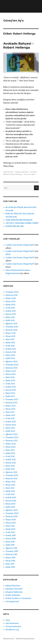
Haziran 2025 (11, 330)
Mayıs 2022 (10, 444)
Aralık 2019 (10, 535)
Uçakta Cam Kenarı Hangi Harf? (19, 245)
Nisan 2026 (10, 301)
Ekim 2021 (10, 466)
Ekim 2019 (10, 542)
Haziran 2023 (11, 402)
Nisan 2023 (10, 409)
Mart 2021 (9, 488)
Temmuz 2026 (11, 292)
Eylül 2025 (10, 320)
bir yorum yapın (29, 174)
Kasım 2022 (10, 425)
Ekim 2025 (10, 317)
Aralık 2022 (10, 421)
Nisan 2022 (10, 447)
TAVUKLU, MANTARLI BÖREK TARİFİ (21, 223)
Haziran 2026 (11, 295)
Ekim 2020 (10, 504)
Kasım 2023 (10, 390)
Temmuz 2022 (11, 437)
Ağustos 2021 (11, 472)
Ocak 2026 (10, 308)
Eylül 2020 (10, 507)
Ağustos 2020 (11, 510)
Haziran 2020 (11, 516)
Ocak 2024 (10, 383)
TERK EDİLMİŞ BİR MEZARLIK (18, 220)
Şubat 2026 (10, 304)
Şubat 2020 (10, 529)
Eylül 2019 (9, 545)
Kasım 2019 (10, 538)
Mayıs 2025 (10, 333)
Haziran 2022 (11, 440)
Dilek (7, 254)
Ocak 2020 (10, 532)
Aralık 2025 (10, 311)
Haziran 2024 (11, 368)
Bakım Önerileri (12, 586)
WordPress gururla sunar (25, 639)
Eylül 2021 (9, 469)
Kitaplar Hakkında (21, 172)
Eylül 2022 (10, 431)
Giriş (7, 620)
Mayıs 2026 (10, 298)
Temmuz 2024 (11, 365)
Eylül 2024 (10, 358)
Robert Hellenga (16, 174)
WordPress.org (12, 629)
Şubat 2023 (10, 415)
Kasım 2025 (10, 314)
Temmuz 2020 (11, 513)
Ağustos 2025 (11, 323)
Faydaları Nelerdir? (14, 589)
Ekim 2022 (10, 428)
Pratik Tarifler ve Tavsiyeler (18, 598)
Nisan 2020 (10, 523)
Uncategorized (12, 601)
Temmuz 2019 (11, 551)
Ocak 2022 (10, 456)
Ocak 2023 (10, 418)
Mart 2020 (10, 526)
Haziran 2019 (11, 554)
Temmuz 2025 (11, 327)
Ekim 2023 (10, 393)
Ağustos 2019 (11, 548)
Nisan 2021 (10, 485)
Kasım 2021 (10, 463)
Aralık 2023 (10, 387)
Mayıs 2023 (10, 406)
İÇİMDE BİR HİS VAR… (15, 226)
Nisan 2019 (10, 561)
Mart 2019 (9, 564)
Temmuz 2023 (11, 399)
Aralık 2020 (10, 497)
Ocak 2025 (10, 346)
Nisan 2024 (10, 374)
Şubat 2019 (10, 567)
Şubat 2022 (10, 453)
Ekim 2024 (10, 355)
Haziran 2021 (11, 478)
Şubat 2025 (10, 342)
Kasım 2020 (10, 500)
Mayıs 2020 (10, 519)
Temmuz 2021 (11, 475)
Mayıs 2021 (10, 481)
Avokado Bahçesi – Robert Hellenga (18, 45)
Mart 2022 (10, 450)
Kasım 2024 (10, 352)
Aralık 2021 (10, 459)
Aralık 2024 (10, 349)
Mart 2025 (9, 339)
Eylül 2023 (10, 396)
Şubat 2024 (10, 380)
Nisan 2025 (10, 336)
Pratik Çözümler (12, 595)
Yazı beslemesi (12, 623)
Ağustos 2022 (11, 434)
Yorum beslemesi (13, 626)
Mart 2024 (10, 377)
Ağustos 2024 (11, 361)
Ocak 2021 (9, 494)
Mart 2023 (9, 412)
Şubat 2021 (10, 491)
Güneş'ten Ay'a (13, 20)
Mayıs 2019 (10, 557)
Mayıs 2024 (10, 371)
